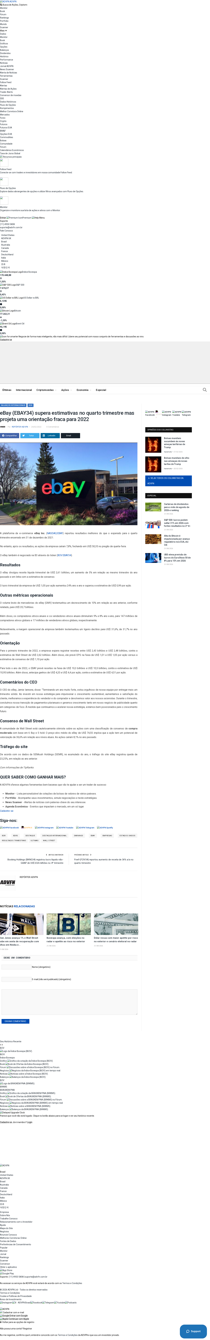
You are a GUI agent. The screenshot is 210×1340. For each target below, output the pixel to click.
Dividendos (5, 53)
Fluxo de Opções (8, 105)
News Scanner (7, 69)
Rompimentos (7, 108)
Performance (6, 59)
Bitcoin (17, 310)
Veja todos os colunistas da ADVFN (165, 481)
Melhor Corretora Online (11, 111)
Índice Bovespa (29, 272)
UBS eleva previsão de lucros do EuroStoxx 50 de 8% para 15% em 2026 (177, 557)
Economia (83, 390)
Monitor (4, 8)
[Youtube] (59, 1302)
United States (7, 235)
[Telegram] (48, 1302)
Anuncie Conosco (8, 1235)
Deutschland (7, 254)
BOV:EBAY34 (64, 555)
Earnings (78, 836)
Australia (5, 245)
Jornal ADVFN (6, 66)
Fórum (3, 14)
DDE (2, 98)
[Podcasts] (71, 1302)
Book (2, 11)
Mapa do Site (6, 1228)
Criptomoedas (45, 390)
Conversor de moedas (10, 95)
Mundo (3, 24)
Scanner (4, 27)
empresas (107, 836)
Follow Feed (5, 82)
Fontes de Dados (8, 1241)
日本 (3, 264)
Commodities (6, 137)
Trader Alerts (6, 92)
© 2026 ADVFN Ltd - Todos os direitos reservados (24, 1289)
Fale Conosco (6, 230)
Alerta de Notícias (8, 72)
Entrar (3, 218)
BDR (30, 405)
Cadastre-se (6, 340)
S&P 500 (20, 285)
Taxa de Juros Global (10, 153)
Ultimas (34, 841)
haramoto (168, 452)
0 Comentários (52, 427)
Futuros (3, 124)
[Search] (205, 390)
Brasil (4, 241)
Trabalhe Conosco (9, 1218)
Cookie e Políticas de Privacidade (16, 1296)
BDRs (15, 836)
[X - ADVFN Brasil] (21, 1302)
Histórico (4, 56)
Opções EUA (6, 134)
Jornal (3, 1254)
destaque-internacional (54, 836)
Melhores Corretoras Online (13, 1238)
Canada (5, 248)
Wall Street (49, 841)
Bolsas (3, 140)
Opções (3, 47)
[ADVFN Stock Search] (1, 5)
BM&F (3, 131)
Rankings (4, 17)
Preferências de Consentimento (15, 1244)
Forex (2, 118)
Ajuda (3, 1225)
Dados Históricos (8, 101)
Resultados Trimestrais (14, 841)
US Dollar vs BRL (31, 298)
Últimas (6, 390)
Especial (101, 390)
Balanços (4, 50)
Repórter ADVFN (20, 427)
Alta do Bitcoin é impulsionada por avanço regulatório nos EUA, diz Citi (177, 540)
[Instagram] (6, 1302)
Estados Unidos (127, 836)
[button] (14, 1315)
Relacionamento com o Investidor (16, 1222)
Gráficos (4, 43)
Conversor (5, 1264)
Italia (3, 258)
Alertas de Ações (8, 89)
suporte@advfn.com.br (11, 227)
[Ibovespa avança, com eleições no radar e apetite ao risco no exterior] (69, 924)
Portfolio (4, 21)
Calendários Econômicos (12, 150)
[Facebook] (36, 1302)
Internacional (24, 390)
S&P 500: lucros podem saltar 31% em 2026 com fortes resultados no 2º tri (177, 523)
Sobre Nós (5, 1215)
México (4, 261)
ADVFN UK (6, 238)
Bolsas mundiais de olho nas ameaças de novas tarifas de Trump (176, 461)
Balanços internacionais (13, 405)
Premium (27, 218)
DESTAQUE (30, 836)
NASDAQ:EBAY (55, 533)
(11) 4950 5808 (7, 224)
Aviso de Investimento (11, 1299)
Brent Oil (20, 323)
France (4, 251)
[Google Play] (7, 1273)
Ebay (93, 836)
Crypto (3, 121)
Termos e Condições (72, 1283)
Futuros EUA (6, 127)
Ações (65, 390)
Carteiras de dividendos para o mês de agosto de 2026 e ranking (176, 507)
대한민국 (5, 267)
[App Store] (6, 1270)
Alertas (3, 85)
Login (29, 1122)
